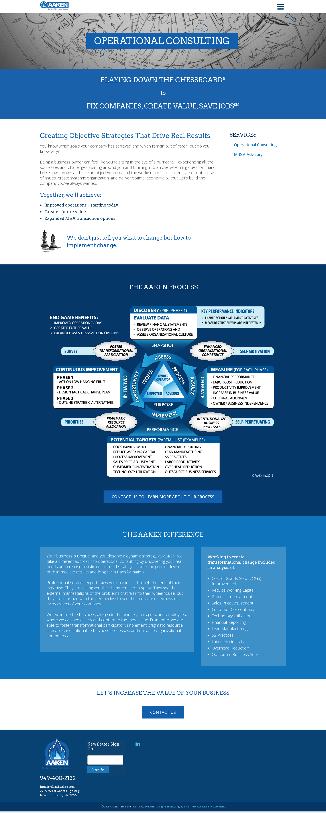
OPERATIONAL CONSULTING (162, 40)
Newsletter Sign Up (103, 746)
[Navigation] (280, 6)
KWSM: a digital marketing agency (168, 806)
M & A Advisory (248, 154)
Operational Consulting (255, 144)
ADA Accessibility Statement (208, 806)
